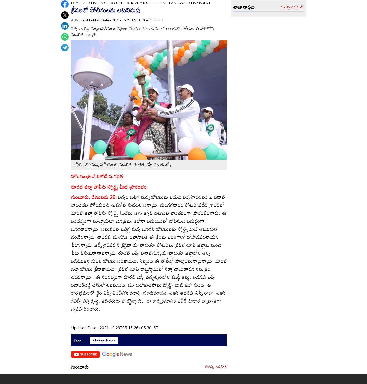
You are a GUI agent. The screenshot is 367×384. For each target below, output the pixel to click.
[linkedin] (65, 26)
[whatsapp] (65, 37)
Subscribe (88, 354)
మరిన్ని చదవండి (216, 367)
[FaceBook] (65, 4)
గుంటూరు (80, 367)
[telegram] (65, 47)
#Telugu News (104, 340)
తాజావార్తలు (244, 7)
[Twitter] (65, 15)
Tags (77, 341)
